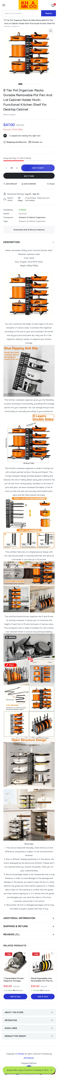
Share (52, 184)
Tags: (5, 221)
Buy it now (29, 176)
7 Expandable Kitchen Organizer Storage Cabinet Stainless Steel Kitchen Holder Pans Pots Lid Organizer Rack (15, 979)
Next (52, 975)
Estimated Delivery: (15, 194)
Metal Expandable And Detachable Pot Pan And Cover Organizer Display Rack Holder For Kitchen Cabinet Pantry (42, 979)
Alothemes (29, 1058)
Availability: (8, 210)
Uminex (20, 1054)
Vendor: (6, 213)
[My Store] (28, 5)
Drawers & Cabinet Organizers (32, 217)
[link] (24, 953)
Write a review (9, 114)
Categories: (8, 217)
